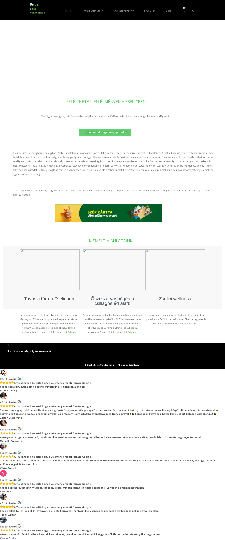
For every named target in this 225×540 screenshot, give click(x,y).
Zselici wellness (175, 298)
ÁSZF (168, 11)
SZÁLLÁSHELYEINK (93, 11)
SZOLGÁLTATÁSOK (123, 11)
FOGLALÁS (149, 11)
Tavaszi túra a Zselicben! (50, 298)
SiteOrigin (134, 364)
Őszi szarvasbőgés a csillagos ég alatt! (112, 301)
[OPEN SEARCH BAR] (193, 11)
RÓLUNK (69, 11)
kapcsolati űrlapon (66, 332)
